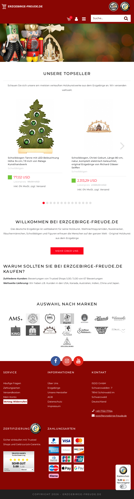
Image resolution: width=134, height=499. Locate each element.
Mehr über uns (66, 250)
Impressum (54, 406)
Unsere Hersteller (57, 392)
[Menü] (129, 467)
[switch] (123, 487)
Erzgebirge (54, 387)
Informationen (61, 372)
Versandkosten (11, 392)
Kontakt (99, 372)
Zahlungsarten (11, 387)
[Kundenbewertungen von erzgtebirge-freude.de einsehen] (18, 462)
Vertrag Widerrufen (15, 401)
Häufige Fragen (12, 383)
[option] (35, 145)
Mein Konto (10, 397)
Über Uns (53, 383)
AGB (50, 397)
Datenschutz (55, 401)
